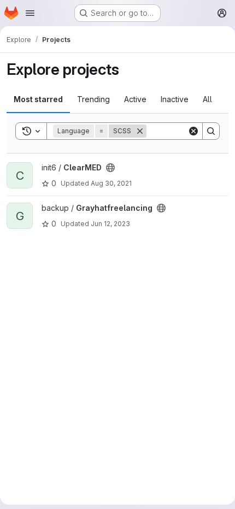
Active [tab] (135, 99)
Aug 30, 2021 (111, 183)
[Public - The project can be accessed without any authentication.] (110, 167)
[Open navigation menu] (30, 13)
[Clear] (193, 131)
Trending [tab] (93, 99)
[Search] (211, 131)
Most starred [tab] (38, 99)
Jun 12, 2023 (110, 224)
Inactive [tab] (175, 99)
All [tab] (207, 99)
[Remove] (139, 131)
